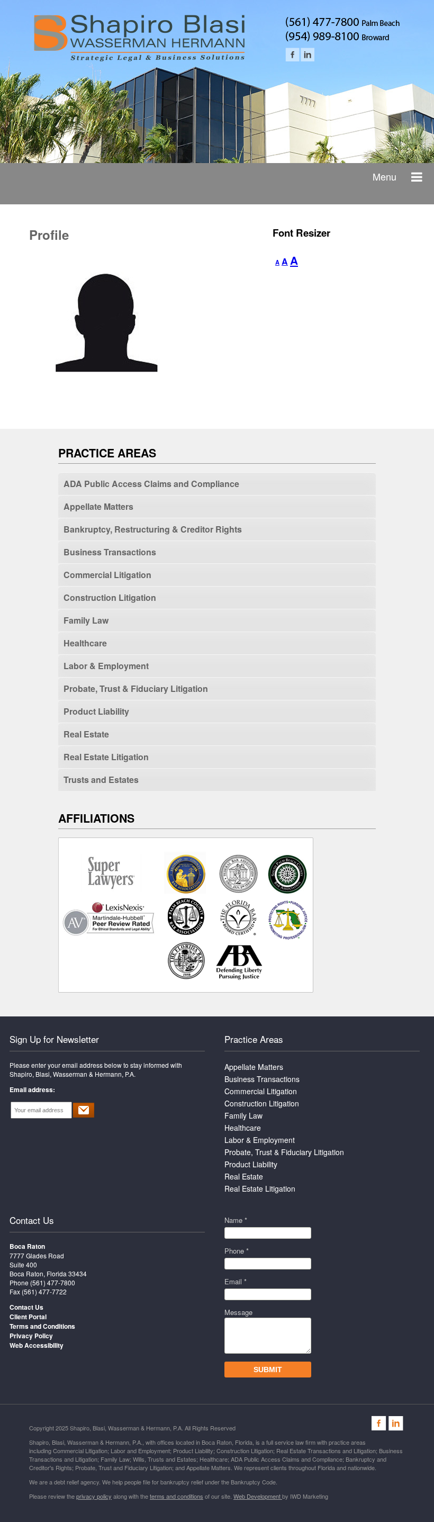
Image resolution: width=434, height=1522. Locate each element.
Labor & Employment (106, 666)
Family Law (86, 620)
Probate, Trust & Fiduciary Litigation (136, 688)
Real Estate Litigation (106, 757)
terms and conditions (176, 1496)
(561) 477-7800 (52, 1282)
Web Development (257, 1496)
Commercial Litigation (107, 575)
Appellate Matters (98, 506)
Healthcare (85, 643)
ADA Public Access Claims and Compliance (151, 484)
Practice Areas (253, 1039)
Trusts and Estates (101, 779)
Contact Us (32, 1220)
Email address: (32, 1089)
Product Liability (96, 711)
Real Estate (86, 734)
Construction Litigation (110, 597)
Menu (384, 176)
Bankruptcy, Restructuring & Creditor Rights (153, 529)
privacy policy (94, 1496)
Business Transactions (110, 552)
